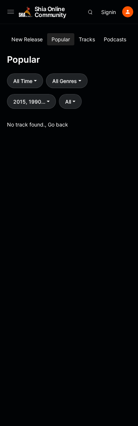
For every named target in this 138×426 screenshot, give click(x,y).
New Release (27, 39)
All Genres (64, 81)
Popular (61, 39)
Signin (108, 12)
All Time (22, 81)
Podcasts (115, 39)
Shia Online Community (50, 11)
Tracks (87, 39)
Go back (58, 124)
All (68, 101)
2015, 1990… (29, 101)
